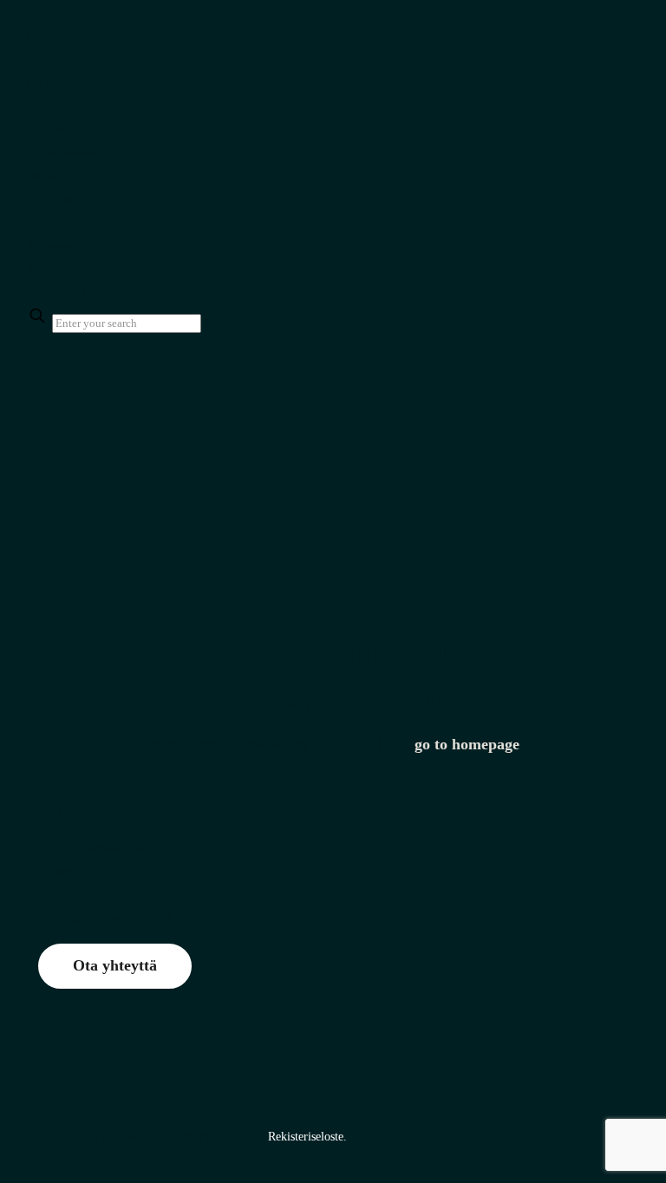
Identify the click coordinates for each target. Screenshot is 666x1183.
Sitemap (234, 810)
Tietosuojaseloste (255, 833)
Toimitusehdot (249, 857)
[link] (210, 323)
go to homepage (467, 744)
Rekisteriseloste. (307, 1136)
